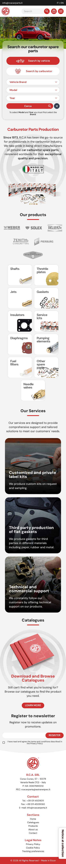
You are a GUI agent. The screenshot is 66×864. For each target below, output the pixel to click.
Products (33, 825)
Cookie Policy (33, 847)
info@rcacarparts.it (12, 3)
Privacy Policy (36, 743)
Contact (33, 833)
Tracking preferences (33, 851)
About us (33, 829)
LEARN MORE (33, 705)
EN (62, 3)
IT (58, 3)
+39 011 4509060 (35, 804)
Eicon (53, 860)
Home (33, 818)
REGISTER (54, 735)
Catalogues (33, 822)
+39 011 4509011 (35, 800)
